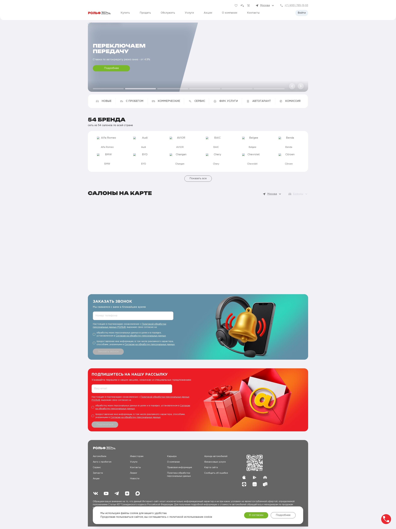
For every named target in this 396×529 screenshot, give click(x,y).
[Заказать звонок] (386, 519)
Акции (208, 13)
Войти (302, 13)
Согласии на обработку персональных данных (141, 336)
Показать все (198, 178)
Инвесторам (136, 456)
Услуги (189, 13)
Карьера (171, 456)
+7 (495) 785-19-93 (296, 5)
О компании (229, 13)
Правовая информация (179, 467)
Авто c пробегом (102, 462)
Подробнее (111, 68)
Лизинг (133, 473)
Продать (145, 13)
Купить (125, 13)
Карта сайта (211, 467)
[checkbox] (134, 334)
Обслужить (168, 13)
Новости (134, 479)
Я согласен (256, 515)
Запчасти (98, 473)
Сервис (97, 467)
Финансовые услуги (215, 462)
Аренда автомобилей (215, 456)
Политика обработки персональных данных (179, 474)
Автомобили (99, 456)
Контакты (253, 13)
